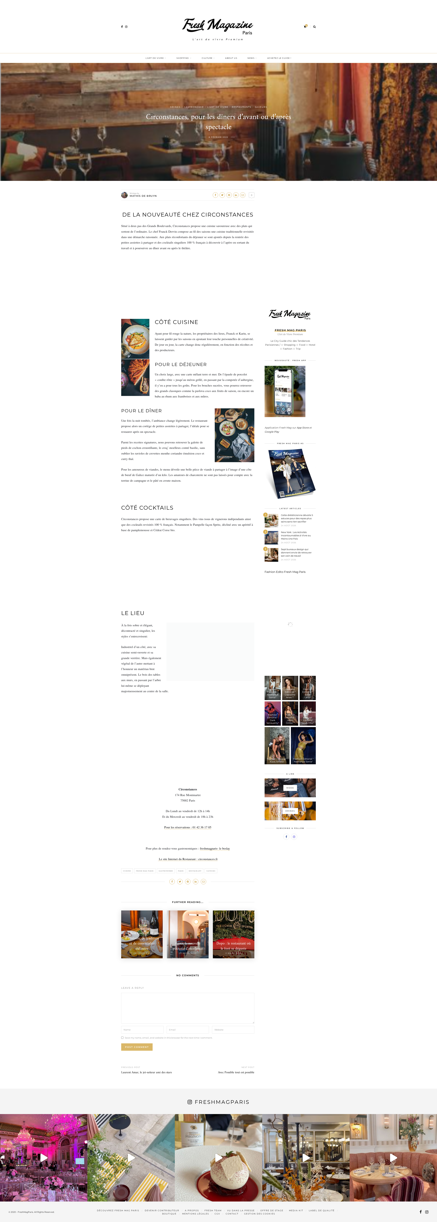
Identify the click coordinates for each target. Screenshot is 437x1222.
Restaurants (241, 107)
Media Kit (296, 1210)
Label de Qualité (322, 1210)
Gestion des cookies (259, 1213)
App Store (303, 427)
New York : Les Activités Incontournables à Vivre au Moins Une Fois (296, 535)
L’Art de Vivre (155, 58)
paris (181, 871)
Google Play (272, 431)
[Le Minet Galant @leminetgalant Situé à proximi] (306, 1158)
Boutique (169, 1213)
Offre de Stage (271, 1210)
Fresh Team (213, 1210)
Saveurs (261, 107)
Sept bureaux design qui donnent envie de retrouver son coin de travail (296, 552)
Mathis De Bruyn (143, 195)
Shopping (183, 58)
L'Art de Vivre (217, 107)
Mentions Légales (195, 1213)
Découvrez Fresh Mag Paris (118, 1210)
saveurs (211, 871)
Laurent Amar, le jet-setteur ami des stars (146, 1072)
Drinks (175, 107)
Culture (207, 58)
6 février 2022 (218, 137)
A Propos (192, 1210)
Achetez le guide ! (279, 58)
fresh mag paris (145, 871)
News (251, 58)
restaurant (195, 871)
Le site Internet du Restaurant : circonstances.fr (188, 859)
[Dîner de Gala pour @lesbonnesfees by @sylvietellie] (43, 1158)
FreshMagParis (222, 1102)
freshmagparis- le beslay (215, 848)
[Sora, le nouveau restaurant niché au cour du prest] (393, 1158)
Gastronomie (194, 107)
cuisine (127, 871)
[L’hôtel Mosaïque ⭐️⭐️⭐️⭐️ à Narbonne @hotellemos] (131, 1158)
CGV (217, 1213)
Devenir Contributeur (162, 1210)
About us (231, 58)
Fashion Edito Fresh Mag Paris (285, 572)
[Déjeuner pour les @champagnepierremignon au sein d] (218, 1158)
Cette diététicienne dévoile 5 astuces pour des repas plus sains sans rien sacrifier (297, 518)
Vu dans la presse (241, 1210)
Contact (232, 1213)
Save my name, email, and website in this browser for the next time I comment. (169, 1037)
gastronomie (166, 871)
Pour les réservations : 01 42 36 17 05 (187, 827)
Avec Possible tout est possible (236, 1072)
